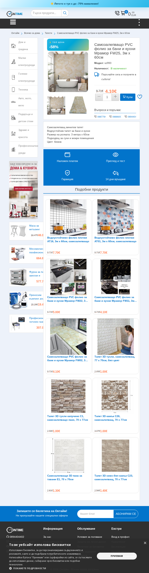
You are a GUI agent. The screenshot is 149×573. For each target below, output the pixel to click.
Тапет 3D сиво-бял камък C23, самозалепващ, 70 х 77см (113, 477)
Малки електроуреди (26, 61)
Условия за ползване (89, 536)
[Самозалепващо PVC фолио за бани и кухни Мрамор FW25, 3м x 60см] (68, 72)
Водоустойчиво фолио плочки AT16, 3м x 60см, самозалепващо (68, 239)
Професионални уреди (28, 149)
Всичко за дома (32, 33)
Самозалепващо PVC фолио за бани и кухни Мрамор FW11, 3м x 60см (115, 299)
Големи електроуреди (26, 77)
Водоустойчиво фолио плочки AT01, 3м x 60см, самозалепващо (115, 239)
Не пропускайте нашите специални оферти (42, 513)
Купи (129, 97)
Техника (23, 89)
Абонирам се (126, 513)
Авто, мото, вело (25, 102)
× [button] (145, 543)
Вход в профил (120, 536)
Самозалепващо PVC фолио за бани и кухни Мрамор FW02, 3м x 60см (68, 358)
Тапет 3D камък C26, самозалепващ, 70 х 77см (110, 418)
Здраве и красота (23, 133)
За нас (47, 536)
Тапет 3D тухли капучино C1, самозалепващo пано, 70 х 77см (67, 418)
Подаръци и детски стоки (25, 118)
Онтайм (15, 33)
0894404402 (134, 117)
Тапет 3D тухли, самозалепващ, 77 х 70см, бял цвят (114, 358)
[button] (51, 568)
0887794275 (103, 117)
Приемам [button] (117, 556)
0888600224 (118, 117)
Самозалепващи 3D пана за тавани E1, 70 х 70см (64, 477)
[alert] (74, 556)
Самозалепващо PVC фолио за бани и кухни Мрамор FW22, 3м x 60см (68, 299)
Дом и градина (23, 46)
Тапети (48, 33)
